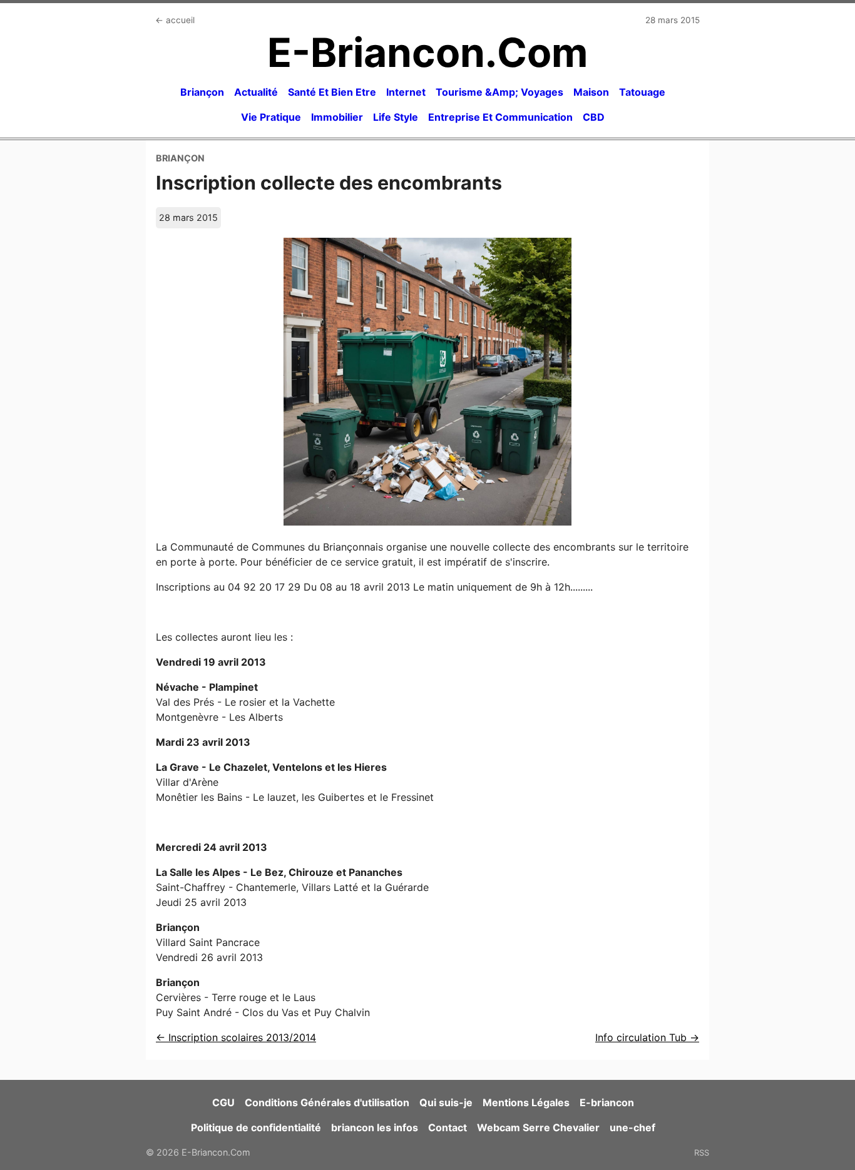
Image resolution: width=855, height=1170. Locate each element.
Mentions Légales (526, 1102)
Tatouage (642, 92)
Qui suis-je (446, 1102)
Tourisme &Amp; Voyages (499, 92)
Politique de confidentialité (256, 1127)
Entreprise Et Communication (500, 117)
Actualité (256, 92)
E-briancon (607, 1102)
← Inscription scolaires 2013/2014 (236, 1037)
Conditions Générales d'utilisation (327, 1102)
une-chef (632, 1127)
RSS (701, 1152)
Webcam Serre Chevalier (538, 1127)
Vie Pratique (271, 117)
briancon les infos (374, 1127)
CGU (223, 1102)
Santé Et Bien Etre (332, 92)
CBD (594, 117)
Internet (406, 92)
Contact (447, 1127)
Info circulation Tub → (647, 1037)
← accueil (175, 20)
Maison (591, 92)
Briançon (202, 92)
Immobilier (337, 117)
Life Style (395, 117)
